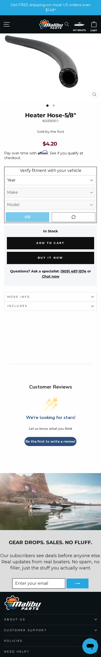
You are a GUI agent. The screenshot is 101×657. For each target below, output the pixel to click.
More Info (18, 297)
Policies (13, 640)
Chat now (50, 276)
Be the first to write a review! (50, 441)
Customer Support (25, 630)
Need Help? (16, 651)
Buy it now (50, 257)
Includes (17, 306)
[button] (79, 24)
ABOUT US (14, 619)
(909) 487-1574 (73, 271)
